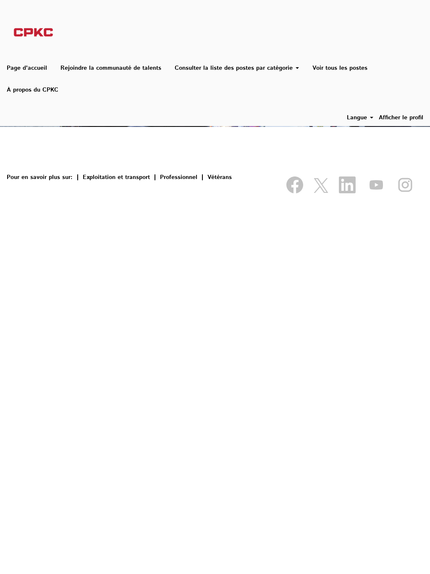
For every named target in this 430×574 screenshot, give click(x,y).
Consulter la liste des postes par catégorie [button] (235, 68)
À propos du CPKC (32, 90)
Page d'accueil (27, 68)
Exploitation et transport (116, 177)
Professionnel (178, 177)
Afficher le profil (401, 117)
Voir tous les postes (339, 68)
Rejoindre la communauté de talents (110, 68)
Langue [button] (358, 117)
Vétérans (219, 177)
